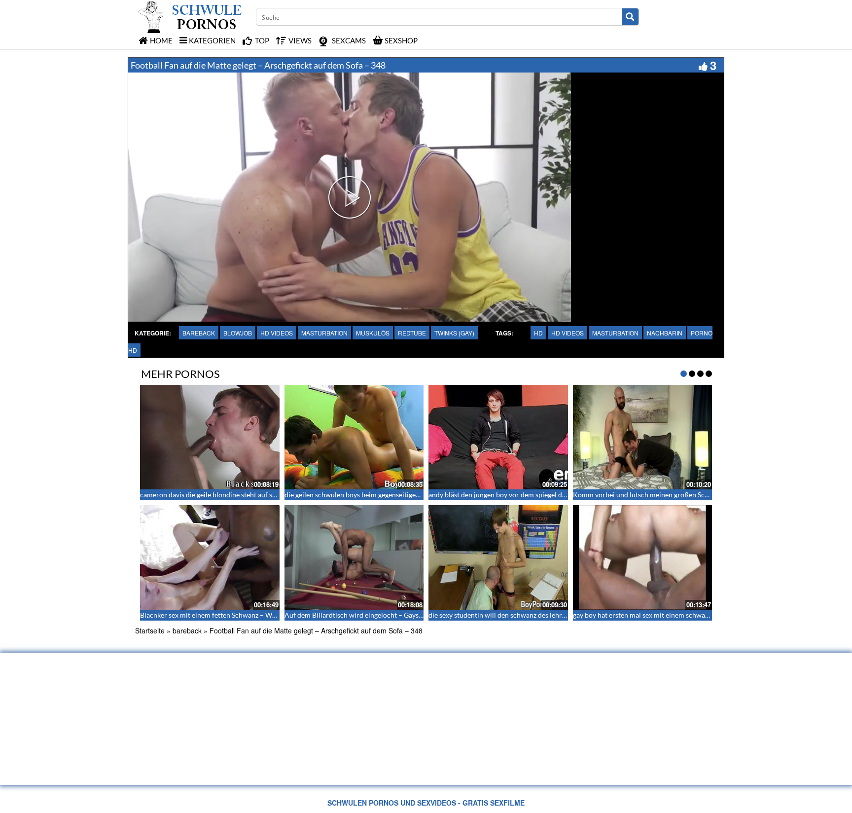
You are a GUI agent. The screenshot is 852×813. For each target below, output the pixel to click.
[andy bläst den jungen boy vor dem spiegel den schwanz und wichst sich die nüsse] (498, 437)
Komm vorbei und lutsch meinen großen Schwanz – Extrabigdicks (673, 494)
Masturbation (615, 333)
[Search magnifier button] (630, 16)
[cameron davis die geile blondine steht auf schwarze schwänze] (210, 437)
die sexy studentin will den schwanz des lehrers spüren (511, 615)
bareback (198, 333)
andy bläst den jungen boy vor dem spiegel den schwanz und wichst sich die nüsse (551, 494)
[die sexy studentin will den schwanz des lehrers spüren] (498, 557)
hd (538, 333)
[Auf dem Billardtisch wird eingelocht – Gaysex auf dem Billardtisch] (354, 557)
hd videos (276, 333)
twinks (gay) (454, 333)
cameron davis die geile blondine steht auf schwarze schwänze (234, 494)
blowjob (237, 333)
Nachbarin (664, 333)
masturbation (324, 333)
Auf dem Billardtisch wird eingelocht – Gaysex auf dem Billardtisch (386, 615)
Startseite (150, 630)
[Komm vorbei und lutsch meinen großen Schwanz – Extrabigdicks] (642, 437)
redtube (412, 333)
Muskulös (373, 333)
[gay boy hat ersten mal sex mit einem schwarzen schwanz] (642, 557)
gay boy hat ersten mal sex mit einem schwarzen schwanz (659, 615)
